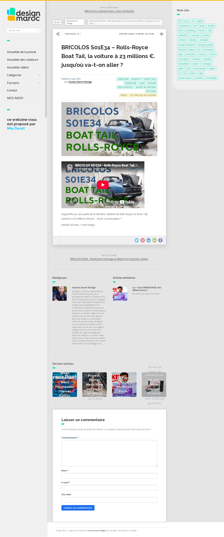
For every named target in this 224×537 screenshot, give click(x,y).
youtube (199, 77)
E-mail (65, 482)
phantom (130, 83)
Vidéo (124, 95)
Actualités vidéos (18, 67)
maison (202, 54)
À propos (13, 83)
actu (186, 20)
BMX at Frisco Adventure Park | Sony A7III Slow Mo (109, 11)
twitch (212, 68)
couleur (206, 35)
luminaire (190, 54)
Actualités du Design (72, 22)
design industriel (186, 44)
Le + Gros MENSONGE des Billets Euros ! (146, 288)
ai (193, 20)
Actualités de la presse (21, 52)
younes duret (184, 77)
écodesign (211, 77)
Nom (64, 470)
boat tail (150, 79)
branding (190, 30)
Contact (12, 90)
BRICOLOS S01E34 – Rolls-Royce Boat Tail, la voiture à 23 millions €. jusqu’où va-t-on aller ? (108, 56)
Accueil (57, 22)
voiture (151, 91)
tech (189, 68)
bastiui (211, 25)
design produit (205, 44)
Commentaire (70, 437)
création (123, 79)
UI (179, 73)
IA (199, 49)
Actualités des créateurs (22, 60)
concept (195, 35)
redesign (206, 63)
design (152, 83)
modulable (183, 63)
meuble (196, 59)
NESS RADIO (15, 98)
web (201, 73)
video (192, 73)
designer (204, 39)
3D (179, 20)
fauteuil (182, 49)
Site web (66, 494)
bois (180, 30)
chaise (201, 30)
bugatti (136, 79)
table (180, 68)
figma (192, 49)
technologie (200, 68)
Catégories (14, 75)
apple (200, 20)
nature (195, 63)
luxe (142, 83)
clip (210, 30)
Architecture (184, 25)
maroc (212, 54)
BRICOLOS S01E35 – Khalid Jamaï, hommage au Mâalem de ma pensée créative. (109, 258)
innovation (208, 49)
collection (183, 35)
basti (202, 25)
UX (185, 73)
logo (180, 54)
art (195, 25)
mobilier (207, 59)
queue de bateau (146, 87)
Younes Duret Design (80, 81)
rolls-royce (125, 87)
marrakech (183, 59)
